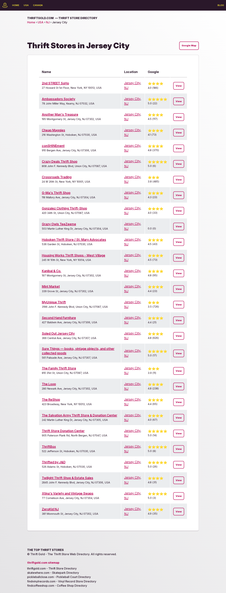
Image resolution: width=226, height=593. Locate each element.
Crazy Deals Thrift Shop (59, 161)
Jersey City (132, 83)
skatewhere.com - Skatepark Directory (53, 572)
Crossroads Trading (57, 177)
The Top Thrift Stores (45, 550)
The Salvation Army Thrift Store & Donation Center (79, 415)
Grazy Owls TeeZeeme (59, 224)
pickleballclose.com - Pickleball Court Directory (59, 577)
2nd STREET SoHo (55, 83)
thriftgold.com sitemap (43, 562)
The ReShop (51, 399)
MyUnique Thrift (54, 302)
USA (26, 5)
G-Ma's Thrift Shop (56, 193)
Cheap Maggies (53, 130)
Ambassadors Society (58, 99)
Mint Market (51, 286)
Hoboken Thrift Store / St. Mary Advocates (74, 239)
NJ (48, 22)
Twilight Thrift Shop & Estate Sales (67, 478)
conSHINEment (53, 146)
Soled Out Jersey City (58, 333)
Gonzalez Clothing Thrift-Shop (64, 208)
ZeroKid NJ (50, 509)
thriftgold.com (62, 18)
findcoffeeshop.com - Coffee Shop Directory (57, 585)
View (179, 85)
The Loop (49, 384)
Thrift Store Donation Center (63, 431)
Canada (38, 5)
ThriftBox (49, 446)
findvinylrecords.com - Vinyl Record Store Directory (61, 581)
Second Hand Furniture (59, 318)
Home (15, 5)
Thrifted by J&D (54, 462)
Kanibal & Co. (51, 271)
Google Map (189, 45)
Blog (221, 5)
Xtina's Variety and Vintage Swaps (67, 493)
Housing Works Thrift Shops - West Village (73, 255)
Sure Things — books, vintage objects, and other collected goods (78, 351)
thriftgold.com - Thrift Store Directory (52, 568)
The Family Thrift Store (59, 368)
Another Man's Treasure (60, 114)
